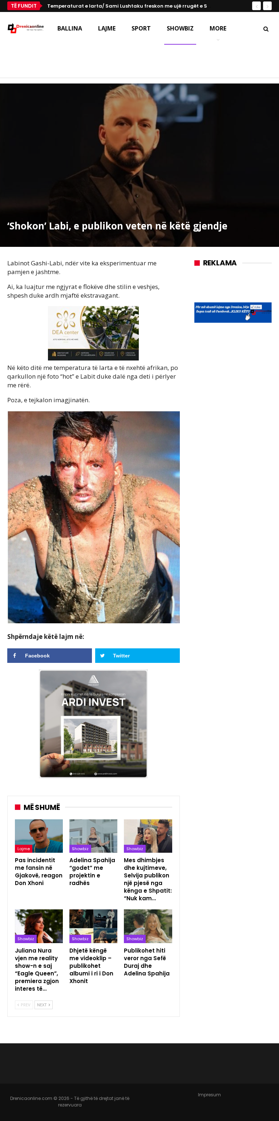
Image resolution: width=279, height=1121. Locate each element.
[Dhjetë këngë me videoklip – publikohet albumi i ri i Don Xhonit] (93, 926)
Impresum (209, 1095)
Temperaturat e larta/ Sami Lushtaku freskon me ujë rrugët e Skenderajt (139, 6)
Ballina (69, 28)
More (218, 28)
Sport (141, 28)
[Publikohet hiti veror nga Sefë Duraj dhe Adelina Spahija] (148, 926)
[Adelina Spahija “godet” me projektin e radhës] (93, 836)
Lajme (107, 28)
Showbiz (180, 28)
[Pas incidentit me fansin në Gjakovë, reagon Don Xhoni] (39, 836)
